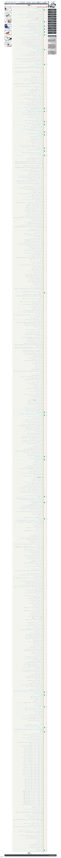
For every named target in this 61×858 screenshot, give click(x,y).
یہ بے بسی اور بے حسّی (37, 331)
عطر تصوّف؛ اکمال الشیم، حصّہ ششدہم (33, 767)
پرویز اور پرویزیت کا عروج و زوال (33, 353)
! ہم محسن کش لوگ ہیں (37, 303)
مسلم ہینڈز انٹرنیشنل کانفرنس (34, 276)
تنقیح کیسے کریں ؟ (38, 640)
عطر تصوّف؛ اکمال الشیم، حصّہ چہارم (33, 785)
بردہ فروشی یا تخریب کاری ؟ (35, 117)
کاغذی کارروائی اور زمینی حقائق (33, 610)
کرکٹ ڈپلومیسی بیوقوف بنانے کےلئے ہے (32, 684)
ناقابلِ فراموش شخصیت (37, 52)
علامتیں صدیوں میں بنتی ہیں (35, 717)
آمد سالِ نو (40, 545)
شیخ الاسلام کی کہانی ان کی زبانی (34, 60)
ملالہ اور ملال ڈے (38, 385)
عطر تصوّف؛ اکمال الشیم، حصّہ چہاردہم (32, 770)
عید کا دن (40, 721)
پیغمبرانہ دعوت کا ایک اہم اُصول (34, 708)
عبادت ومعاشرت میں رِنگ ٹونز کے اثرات (32, 669)
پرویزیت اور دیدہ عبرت (36, 510)
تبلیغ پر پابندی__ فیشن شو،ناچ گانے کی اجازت (30, 322)
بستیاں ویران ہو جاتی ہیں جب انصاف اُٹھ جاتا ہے (29, 511)
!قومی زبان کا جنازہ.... (36, 615)
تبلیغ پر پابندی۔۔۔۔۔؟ (36, 320)
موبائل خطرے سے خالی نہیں (35, 174)
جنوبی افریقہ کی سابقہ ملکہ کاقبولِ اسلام (31, 490)
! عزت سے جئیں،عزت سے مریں (35, 422)
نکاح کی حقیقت (39, 526)
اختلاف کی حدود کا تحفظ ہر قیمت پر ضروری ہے (31, 177)
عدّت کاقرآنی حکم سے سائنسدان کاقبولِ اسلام (31, 487)
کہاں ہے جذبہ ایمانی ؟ (36, 542)
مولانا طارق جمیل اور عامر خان (34, 205)
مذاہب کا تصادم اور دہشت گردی (34, 527)
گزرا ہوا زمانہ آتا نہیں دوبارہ (34, 495)
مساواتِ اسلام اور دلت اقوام (35, 23)
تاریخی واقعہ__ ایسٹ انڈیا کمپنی (33, 323)
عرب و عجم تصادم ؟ (38, 8)
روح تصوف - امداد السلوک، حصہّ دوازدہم (32, 745)
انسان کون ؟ (39, 381)
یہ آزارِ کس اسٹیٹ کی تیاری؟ (35, 382)
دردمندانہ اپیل (38, 266)
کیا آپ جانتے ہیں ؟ (37, 810)
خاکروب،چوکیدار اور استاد (35, 591)
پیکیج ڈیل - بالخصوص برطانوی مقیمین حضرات (31, 187)
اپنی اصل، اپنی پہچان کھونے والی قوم (32, 152)
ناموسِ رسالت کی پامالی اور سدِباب (33, 252)
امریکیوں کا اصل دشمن (37, 396)
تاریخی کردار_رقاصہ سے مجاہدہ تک (33, 481)
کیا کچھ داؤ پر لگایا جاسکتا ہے (34, 123)
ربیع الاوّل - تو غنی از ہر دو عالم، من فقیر (31, 301)
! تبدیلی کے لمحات (38, 48)
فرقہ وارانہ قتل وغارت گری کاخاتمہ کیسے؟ (31, 244)
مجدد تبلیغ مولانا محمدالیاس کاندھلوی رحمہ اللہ (29, 86)
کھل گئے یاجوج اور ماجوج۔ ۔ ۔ (34, 357)
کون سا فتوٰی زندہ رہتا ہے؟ (35, 51)
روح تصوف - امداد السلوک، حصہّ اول (33, 761)
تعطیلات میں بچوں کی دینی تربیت (34, 589)
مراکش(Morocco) (38, 477)
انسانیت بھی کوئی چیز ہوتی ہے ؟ (34, 592)
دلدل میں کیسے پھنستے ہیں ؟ (35, 196)
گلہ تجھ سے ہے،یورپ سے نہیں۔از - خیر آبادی (31, 145)
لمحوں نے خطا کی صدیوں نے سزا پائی (33, 715)
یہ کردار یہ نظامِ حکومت (36, 561)
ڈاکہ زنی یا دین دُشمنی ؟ (36, 92)
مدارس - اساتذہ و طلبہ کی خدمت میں (33, 93)
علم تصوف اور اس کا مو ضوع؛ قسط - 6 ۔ (33, 797)
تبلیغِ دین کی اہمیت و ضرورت (35, 483)
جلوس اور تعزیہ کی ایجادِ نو (35, 341)
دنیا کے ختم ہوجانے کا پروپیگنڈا (33, 379)
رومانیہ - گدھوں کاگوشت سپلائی (34, 539)
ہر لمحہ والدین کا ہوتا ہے (35, 600)
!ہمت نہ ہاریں (39, 285)
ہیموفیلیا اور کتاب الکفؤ (35, 281)
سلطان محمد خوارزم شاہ (36, 136)
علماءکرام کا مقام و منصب (35, 105)
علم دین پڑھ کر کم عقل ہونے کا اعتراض (32, 112)
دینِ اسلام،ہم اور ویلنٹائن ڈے (34, 332)
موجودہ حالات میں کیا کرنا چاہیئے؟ (33, 555)
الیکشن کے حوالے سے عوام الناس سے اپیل (32, 224)
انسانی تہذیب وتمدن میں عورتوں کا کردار (31, 437)
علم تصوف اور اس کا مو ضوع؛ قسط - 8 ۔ (33, 794)
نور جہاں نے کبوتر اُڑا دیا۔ (35, 36)
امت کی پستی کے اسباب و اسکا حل (34, 726)
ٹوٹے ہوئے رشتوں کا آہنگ (36, 665)
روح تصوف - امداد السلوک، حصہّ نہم (33, 749)
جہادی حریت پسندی (38, 554)
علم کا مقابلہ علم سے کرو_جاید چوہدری (32, 291)
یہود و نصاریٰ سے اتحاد (36, 261)
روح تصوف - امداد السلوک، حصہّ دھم (33, 748)
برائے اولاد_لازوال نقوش (36, 258)
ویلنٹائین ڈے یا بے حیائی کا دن (34, 409)
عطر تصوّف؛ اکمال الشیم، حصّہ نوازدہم (32, 763)
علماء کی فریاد (38, 232)
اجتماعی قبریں (38, 609)
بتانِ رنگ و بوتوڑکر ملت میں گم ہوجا (33, 40)
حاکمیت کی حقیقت (38, 474)
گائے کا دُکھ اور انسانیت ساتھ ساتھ (33, 809)
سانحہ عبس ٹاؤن (38, 368)
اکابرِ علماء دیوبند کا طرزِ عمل (34, 33)
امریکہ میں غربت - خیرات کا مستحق (33, 475)
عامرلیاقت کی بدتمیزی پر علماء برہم (32, 199)
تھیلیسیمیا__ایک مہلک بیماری (34, 235)
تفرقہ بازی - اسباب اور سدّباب (34, 213)
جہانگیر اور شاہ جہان (36, 714)
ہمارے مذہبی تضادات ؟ (37, 190)
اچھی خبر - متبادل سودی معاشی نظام (33, 126)
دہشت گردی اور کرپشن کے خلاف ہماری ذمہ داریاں (30, 311)
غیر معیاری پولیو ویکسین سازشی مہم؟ (32, 337)
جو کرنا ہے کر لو (38, 184)
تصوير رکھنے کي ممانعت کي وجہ (34, 851)
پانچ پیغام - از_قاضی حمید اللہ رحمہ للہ (31, 102)
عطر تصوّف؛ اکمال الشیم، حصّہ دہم (34, 776)
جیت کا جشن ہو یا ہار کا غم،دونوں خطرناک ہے (30, 425)
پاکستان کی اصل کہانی (36, 137)
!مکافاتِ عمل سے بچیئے (37, 646)
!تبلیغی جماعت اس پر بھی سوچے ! (34, 814)
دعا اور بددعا (39, 533)
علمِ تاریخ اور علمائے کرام (35, 598)
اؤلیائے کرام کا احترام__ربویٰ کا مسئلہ (31, 580)
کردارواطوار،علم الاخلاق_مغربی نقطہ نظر (31, 468)
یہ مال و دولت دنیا (37, 418)
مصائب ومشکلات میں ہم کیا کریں (34, 634)
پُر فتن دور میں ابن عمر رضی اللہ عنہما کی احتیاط (29, 161)
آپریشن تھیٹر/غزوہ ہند (36, 597)
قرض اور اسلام (39, 687)
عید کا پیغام (39, 655)
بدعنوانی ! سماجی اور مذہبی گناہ (33, 671)
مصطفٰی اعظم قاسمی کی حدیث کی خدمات (33, 98)
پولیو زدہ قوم (39, 576)
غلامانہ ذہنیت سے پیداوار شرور (34, 625)
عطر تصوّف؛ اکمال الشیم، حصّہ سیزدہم (33, 771)
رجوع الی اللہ (39, 594)
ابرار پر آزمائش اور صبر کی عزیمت (33, 664)
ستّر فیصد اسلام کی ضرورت (36, 552)
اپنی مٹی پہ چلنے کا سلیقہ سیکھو (33, 250)
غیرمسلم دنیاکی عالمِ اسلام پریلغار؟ (32, 486)
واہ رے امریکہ (39, 365)
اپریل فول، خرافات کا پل (36, 404)
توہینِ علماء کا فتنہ (37, 101)
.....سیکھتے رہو (39, 588)
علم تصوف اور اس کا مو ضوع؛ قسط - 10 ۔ (32, 791)
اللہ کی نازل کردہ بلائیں (36, 471)
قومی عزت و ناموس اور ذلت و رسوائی (33, 421)
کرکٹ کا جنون (39, 678)
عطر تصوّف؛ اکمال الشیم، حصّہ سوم (34, 786)
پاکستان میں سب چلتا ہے (36, 248)
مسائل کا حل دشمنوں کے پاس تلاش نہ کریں (32, 17)
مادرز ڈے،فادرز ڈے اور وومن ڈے (34, 329)
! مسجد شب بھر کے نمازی (36, 847)
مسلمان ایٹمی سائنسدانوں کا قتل (33, 360)
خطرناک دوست (39, 316)
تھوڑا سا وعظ (39, 672)
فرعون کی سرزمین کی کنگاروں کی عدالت (32, 505)
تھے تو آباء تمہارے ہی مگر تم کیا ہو (33, 492)
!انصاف (41, 515)
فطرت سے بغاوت (39, 326)
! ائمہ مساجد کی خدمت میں (36, 12)
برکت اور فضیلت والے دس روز (35, 11)
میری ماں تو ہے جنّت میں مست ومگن (34, 595)
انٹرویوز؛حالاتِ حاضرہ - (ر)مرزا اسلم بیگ (31, 537)
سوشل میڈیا (39, 564)
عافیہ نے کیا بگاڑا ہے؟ (36, 384)
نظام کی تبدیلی (38, 251)
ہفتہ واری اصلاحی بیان (37, 70)
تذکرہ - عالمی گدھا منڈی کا (35, 443)
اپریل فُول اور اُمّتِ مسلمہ (36, 689)
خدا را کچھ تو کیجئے (37, 282)
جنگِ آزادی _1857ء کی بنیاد (35, 400)
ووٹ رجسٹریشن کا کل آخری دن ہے (34, 230)
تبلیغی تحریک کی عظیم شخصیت (35, 99)
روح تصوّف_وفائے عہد (37, 806)
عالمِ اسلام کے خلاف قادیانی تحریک (34, 407)
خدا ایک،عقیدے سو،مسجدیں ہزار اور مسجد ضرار (30, 183)
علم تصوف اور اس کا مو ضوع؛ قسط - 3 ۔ (33, 801)
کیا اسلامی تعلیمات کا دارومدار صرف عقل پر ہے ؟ (29, 37)
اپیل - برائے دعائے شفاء (36, 647)
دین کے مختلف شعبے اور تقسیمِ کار (33, 107)
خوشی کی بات (39, 118)
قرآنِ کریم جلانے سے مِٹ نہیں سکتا (34, 394)
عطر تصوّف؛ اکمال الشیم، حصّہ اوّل (34, 789)
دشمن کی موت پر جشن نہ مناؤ (35, 616)
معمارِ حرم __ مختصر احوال (35, 27)
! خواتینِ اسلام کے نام (37, 674)
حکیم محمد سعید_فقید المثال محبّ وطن (32, 146)
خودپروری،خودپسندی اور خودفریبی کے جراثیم (30, 193)
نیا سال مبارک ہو (38, 644)
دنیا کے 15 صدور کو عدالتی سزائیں (33, 517)
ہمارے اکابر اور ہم (37, 57)
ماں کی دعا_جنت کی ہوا (36, 535)
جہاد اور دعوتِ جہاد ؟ (37, 470)
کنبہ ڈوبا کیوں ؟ (38, 306)
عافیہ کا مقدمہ (38, 373)
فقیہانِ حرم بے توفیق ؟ (36, 825)
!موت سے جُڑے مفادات (37, 612)
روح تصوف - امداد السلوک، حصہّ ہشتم (33, 751)
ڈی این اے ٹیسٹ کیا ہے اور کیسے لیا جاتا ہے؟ (30, 175)
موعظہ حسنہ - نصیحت (37, 143)
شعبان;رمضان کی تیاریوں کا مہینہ (33, 583)
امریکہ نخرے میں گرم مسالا (35, 255)
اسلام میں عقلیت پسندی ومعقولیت (34, 467)
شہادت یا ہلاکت (39, 631)
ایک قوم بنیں (39, 712)
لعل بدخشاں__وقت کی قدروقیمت (34, 45)
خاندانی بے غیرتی (38, 446)
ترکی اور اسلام (39, 493)
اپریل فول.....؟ (39, 406)
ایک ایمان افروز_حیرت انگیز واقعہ (33, 449)
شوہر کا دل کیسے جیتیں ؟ (36, 540)
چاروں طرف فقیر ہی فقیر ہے (35, 447)
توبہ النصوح (39, 848)
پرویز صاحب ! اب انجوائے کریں (34, 434)
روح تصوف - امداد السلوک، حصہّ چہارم (33, 757)
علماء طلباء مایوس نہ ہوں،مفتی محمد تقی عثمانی (29, 257)
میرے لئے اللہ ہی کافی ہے (36, 603)
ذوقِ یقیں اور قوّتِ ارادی (36, 192)
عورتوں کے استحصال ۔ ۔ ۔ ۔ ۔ (35, 359)
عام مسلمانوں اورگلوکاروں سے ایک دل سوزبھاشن (30, 202)
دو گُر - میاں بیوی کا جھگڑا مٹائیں (33, 563)
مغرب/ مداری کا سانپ (37, 653)
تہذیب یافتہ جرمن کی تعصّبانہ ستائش (33, 298)
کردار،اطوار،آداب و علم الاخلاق (34, 207)
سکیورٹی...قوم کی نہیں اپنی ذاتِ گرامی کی (31, 43)
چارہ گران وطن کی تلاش (37, 696)
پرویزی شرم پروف (38, 693)
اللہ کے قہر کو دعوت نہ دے (35, 214)
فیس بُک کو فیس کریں (37, 356)
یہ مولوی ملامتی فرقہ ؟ (36, 375)
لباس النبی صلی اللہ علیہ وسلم (34, 638)
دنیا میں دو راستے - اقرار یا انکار (33, 823)
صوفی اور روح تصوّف (37, 807)
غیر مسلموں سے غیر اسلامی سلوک (34, 428)
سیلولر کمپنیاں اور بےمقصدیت (34, 403)
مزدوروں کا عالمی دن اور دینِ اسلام (33, 607)
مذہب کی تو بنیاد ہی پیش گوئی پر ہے (33, 114)
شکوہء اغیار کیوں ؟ (37, 822)
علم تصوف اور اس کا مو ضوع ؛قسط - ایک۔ (32, 804)
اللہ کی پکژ (39, 431)
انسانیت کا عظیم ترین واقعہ (35, 149)
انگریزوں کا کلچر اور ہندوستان (34, 319)
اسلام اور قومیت (38, 464)
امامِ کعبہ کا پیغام (37, 681)
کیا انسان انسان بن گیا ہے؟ (35, 558)
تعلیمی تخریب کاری (37, 604)
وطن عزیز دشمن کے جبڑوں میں (35, 133)
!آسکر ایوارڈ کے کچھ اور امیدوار (33, 452)
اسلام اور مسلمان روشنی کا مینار (34, 724)
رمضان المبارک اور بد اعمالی (34, 656)
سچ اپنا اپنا (39, 313)
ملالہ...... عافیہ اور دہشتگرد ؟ (35, 388)
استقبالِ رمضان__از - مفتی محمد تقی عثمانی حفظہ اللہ (28, 577)
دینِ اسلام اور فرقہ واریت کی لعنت (33, 239)
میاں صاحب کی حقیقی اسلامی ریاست (34, 189)
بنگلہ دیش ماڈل (38, 705)
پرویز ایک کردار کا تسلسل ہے (35, 204)
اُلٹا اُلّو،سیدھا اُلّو (37, 369)
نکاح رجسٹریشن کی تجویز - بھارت (34, 619)
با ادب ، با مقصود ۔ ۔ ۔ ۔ (36, 827)
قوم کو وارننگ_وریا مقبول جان (34, 677)
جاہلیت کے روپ (39, 366)
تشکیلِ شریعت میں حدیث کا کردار (34, 635)
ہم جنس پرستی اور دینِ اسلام (35, 401)
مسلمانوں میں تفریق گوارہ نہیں (34, 709)
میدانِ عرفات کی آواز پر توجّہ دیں (33, 566)
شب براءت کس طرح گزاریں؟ (36, 844)
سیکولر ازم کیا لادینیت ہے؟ (35, 115)
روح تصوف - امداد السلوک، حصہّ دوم (33, 760)
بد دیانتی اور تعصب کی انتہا (35, 340)
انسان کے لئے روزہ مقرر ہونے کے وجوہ (32, 737)
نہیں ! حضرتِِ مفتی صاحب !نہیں (35, 223)
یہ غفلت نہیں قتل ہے (37, 198)
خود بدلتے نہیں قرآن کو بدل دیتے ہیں (32, 39)
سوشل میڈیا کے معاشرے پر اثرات (34, 242)
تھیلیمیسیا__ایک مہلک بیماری (34, 273)
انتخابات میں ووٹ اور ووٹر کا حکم (33, 233)
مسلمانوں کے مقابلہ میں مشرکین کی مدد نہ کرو (30, 702)
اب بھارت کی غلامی (38, 272)
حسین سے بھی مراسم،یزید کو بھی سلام (33, 440)
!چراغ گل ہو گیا (38, 390)
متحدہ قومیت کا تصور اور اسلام (34, 89)
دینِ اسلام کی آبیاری (37, 601)
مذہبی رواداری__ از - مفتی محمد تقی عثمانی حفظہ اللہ (28, 314)
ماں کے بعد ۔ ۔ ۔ (38, 532)
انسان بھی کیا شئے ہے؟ (36, 536)
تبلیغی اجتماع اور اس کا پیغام (34, 649)
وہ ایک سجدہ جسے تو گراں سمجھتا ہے (33, 427)
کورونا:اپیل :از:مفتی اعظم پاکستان (33, 165)
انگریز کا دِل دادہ (38, 284)
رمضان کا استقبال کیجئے (36, 20)
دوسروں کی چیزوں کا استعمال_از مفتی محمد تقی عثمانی (28, 586)
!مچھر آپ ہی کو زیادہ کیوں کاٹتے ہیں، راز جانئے (29, 181)
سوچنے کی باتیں (38, 711)
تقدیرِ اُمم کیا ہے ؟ (37, 220)
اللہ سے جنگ (39, 579)
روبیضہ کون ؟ (39, 529)
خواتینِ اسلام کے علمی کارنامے (34, 675)
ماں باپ (40, 829)
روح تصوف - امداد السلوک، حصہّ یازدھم (32, 746)
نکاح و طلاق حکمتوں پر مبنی (35, 641)
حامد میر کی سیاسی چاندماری (35, 455)
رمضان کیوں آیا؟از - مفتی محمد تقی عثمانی (31, 574)
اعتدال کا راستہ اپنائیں (36, 172)
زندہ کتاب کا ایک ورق (37, 613)
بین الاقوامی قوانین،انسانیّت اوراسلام (32, 216)
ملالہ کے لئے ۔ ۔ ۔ (38, 335)
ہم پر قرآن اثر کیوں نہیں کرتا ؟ (34, 582)
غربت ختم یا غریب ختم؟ (36, 458)
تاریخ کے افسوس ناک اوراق (35, 46)
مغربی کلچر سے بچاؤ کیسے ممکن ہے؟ (33, 310)
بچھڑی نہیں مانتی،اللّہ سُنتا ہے (34, 662)
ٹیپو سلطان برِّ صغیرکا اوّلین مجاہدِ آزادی (31, 473)
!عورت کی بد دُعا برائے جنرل (35, 628)
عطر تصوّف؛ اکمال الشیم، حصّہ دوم (34, 788)
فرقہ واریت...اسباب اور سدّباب (34, 208)
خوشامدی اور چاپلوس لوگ (36, 399)
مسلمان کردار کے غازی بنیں (35, 465)
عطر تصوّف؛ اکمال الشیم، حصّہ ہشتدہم (33, 764)
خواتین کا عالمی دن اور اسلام (35, 24)
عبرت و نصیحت (39, 87)
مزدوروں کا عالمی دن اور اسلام (34, 109)
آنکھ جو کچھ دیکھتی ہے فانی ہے (34, 557)
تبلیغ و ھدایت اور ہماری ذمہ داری (33, 80)
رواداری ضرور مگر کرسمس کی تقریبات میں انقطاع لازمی (28, 543)
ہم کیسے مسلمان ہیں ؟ (37, 154)
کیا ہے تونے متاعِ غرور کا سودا (34, 816)
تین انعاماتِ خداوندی (37, 139)
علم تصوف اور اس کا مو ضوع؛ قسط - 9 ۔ (33, 792)
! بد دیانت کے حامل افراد (36, 453)
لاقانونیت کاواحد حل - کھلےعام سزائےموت (31, 507)
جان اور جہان (39, 393)
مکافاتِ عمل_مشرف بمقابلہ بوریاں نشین (32, 508)
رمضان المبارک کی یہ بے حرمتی (34, 325)
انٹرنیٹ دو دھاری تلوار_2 (35, 680)
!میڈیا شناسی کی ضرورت (36, 279)
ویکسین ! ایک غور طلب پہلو (35, 378)
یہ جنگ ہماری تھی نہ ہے (36, 478)
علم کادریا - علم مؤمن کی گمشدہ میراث (32, 42)
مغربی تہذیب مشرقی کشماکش (35, 338)
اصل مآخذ (40, 839)
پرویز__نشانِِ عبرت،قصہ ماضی (35, 433)
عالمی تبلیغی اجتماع (37, 77)
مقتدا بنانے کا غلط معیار (35, 66)
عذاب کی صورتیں (38, 362)
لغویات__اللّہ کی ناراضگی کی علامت (33, 666)
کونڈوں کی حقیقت (38, 659)
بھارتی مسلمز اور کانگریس (35, 720)
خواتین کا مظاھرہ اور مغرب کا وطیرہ (32, 294)
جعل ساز (40, 328)
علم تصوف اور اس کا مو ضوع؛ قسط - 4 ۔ (33, 800)
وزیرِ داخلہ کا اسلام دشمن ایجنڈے (34, 120)
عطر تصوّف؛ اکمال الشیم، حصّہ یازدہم (33, 774)
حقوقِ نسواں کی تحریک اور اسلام (34, 686)
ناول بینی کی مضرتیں (37, 733)
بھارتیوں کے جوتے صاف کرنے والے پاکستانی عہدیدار (28, 450)
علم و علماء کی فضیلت (37, 81)
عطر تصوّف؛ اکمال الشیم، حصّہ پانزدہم (32, 768)
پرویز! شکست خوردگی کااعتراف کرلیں (33, 351)
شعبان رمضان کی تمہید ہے (36, 845)
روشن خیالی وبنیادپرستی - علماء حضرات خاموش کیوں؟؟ (28, 217)
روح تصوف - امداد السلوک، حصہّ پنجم (33, 755)
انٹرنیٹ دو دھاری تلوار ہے (35, 683)
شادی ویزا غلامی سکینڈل (36, 229)
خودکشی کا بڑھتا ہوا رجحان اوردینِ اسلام (32, 585)
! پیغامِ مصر (39, 703)
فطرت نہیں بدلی (38, 397)
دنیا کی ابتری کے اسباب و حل (35, 573)
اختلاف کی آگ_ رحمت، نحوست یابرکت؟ (33, 650)
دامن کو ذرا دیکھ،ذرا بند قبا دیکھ (33, 718)
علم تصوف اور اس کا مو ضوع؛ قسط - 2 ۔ (33, 803)
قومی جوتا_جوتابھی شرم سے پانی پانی (32, 436)
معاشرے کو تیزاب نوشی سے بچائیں (34, 275)
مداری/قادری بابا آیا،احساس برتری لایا (32, 441)
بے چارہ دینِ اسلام (38, 701)
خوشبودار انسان (38, 96)
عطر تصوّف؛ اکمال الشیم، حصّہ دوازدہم (32, 773)
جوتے (41, 723)
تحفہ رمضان (39, 842)
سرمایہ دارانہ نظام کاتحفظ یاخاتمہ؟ (32, 129)
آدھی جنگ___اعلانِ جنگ (37, 130)
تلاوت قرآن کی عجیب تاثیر (36, 501)
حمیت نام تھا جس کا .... (37, 307)
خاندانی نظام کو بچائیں (36, 504)
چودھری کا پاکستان (37, 308)
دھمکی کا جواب (39, 444)
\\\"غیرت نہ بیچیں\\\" (37, 617)
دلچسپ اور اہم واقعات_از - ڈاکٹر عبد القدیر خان (29, 520)
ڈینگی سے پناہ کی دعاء (36, 287)
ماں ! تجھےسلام (39, 668)
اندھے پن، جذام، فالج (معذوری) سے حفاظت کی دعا (30, 742)
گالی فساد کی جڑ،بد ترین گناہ (34, 245)
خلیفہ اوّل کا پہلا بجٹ (37, 698)
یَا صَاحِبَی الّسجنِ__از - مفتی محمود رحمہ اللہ (31, 95)
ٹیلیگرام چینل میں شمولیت (35, 178)
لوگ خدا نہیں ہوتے (37, 524)
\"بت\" (41, 260)
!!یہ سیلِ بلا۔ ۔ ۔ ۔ (38, 263)
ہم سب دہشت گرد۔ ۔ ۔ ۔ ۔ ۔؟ (35, 699)
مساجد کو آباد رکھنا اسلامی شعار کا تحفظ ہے (31, 14)
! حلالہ (41, 567)
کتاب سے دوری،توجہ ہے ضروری (35, 211)
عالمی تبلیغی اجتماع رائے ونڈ (34, 484)
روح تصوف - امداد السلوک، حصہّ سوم (33, 758)
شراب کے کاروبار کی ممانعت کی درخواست (32, 413)
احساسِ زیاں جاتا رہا (37, 568)
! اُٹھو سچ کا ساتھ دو (37, 514)
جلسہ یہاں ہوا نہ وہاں (36, 74)
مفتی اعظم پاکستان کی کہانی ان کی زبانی (31, 61)
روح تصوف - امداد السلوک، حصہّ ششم (33, 754)
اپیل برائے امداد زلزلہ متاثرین (33, 186)
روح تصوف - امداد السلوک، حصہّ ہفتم (33, 752)
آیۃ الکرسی (39, 833)
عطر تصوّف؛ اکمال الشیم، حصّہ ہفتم (33, 780)
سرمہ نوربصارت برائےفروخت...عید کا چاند (31, 264)
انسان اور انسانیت (37, 560)
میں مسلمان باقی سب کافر (36, 247)
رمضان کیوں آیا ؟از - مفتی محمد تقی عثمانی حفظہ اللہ (28, 826)
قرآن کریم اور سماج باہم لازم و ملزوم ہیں (31, 499)
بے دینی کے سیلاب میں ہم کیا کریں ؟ (33, 79)
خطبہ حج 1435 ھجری (38, 18)
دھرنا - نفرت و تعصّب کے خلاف (35, 622)
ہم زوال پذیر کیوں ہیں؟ (36, 743)
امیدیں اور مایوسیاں (37, 142)
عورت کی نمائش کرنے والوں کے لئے (33, 430)
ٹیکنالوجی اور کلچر (37, 195)
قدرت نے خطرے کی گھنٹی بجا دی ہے (34, 658)
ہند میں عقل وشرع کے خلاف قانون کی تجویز (32, 629)
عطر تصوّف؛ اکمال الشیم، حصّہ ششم (34, 782)
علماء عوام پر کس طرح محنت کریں (34, 104)
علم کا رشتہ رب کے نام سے (36, 817)
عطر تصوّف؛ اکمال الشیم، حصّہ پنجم (33, 783)
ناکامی (41, 620)
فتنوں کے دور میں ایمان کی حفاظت (33, 549)
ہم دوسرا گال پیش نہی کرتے (35, 171)
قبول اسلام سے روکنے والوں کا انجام (33, 304)
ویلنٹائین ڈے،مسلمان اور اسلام (34, 410)
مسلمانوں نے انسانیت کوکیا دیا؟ (33, 221)
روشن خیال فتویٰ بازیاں (36, 317)
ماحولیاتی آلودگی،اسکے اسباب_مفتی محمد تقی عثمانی (28, 690)
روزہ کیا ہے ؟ (39, 841)
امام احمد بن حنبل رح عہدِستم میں (33, 55)
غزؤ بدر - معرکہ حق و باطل (36, 489)
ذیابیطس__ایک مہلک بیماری (35, 661)
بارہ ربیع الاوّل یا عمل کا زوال (34, 637)
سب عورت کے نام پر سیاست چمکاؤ (34, 419)
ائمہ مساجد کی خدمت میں (36, 157)
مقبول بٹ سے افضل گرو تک (36, 438)
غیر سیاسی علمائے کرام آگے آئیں (34, 241)
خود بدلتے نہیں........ (37, 269)
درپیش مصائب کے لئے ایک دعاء (35, 739)
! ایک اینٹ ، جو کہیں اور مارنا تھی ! (33, 424)
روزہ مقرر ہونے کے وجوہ (36, 736)
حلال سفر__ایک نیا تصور (36, 238)
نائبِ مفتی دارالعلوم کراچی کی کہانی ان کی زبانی (29, 58)
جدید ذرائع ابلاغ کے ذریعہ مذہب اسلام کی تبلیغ (30, 180)
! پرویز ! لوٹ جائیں (37, 363)
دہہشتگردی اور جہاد (37, 480)
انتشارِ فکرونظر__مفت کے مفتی (34, 354)
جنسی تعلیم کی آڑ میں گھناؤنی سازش (33, 350)
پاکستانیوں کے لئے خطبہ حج (35, 15)
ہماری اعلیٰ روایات (37, 740)
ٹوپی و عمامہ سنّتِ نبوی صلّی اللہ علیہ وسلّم (31, 835)
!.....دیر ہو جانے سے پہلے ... (36, 623)
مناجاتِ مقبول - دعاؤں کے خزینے (34, 832)
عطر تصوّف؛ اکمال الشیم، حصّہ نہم (34, 777)
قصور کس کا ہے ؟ (38, 236)
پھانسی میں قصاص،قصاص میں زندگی (33, 210)
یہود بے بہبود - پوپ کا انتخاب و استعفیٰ (32, 376)
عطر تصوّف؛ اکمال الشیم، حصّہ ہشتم (33, 779)
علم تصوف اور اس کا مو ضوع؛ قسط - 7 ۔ (33, 795)
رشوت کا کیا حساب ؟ (37, 512)
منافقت (40, 300)
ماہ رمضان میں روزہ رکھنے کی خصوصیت (33, 734)
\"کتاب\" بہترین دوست (37, 267)
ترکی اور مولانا (38, 63)
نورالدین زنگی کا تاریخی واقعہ (34, 30)
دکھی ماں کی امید (38, 626)
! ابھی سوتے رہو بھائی (36, 219)
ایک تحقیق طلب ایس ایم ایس (35, 278)
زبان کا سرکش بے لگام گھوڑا (35, 140)
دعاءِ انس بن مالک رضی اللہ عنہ (34, 836)
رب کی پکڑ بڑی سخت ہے (37, 387)
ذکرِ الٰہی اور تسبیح (37, 652)
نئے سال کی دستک (38, 643)
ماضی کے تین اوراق (38, 462)
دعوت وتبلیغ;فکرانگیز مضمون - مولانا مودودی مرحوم (29, 570)
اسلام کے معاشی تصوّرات (37, 127)
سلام (42, 571)
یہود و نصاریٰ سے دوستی (36, 391)
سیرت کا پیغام (39, 201)
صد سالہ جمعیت (39, 461)
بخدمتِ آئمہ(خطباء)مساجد (36, 90)
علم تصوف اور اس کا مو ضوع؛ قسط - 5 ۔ (33, 798)
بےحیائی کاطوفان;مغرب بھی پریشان (33, 343)
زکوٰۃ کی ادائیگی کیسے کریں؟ (35, 158)
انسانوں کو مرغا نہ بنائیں (35, 416)
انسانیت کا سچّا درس (37, 254)
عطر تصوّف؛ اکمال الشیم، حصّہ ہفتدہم (33, 765)
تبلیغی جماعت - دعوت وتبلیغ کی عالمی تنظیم (31, 830)
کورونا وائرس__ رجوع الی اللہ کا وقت (32, 170)
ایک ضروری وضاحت (38, 606)
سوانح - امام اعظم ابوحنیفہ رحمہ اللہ (32, 54)
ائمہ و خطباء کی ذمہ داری (36, 270)
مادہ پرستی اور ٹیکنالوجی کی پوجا (33, 530)
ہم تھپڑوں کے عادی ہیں (36, 632)
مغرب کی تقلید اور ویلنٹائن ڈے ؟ (33, 334)
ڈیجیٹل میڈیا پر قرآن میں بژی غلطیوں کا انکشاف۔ (29, 498)
